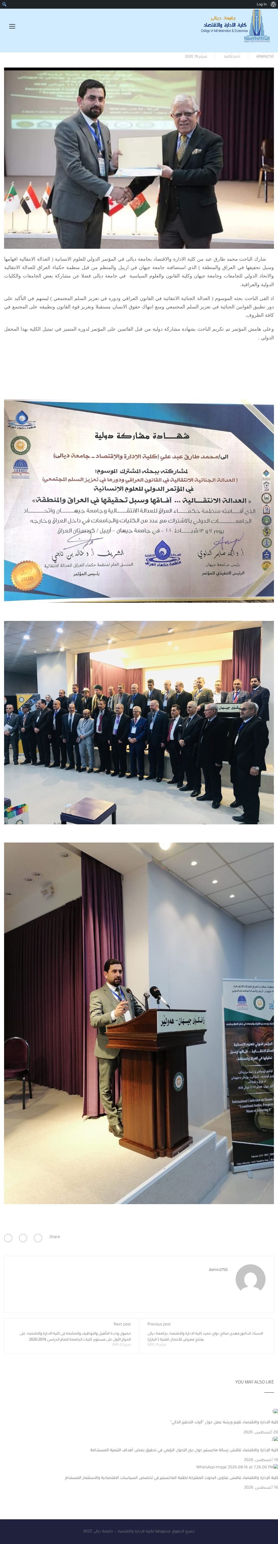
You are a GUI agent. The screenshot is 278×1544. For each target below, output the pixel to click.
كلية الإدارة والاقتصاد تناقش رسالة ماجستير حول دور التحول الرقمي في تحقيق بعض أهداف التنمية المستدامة (183, 1451)
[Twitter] (23, 1238)
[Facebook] (38, 1238)
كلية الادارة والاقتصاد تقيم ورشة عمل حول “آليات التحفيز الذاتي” (224, 1423)
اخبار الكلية (232, 57)
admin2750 (265, 57)
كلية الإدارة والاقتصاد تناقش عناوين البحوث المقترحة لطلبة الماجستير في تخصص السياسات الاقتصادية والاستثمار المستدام (171, 1478)
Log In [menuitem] (262, 4)
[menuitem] (273, 4)
